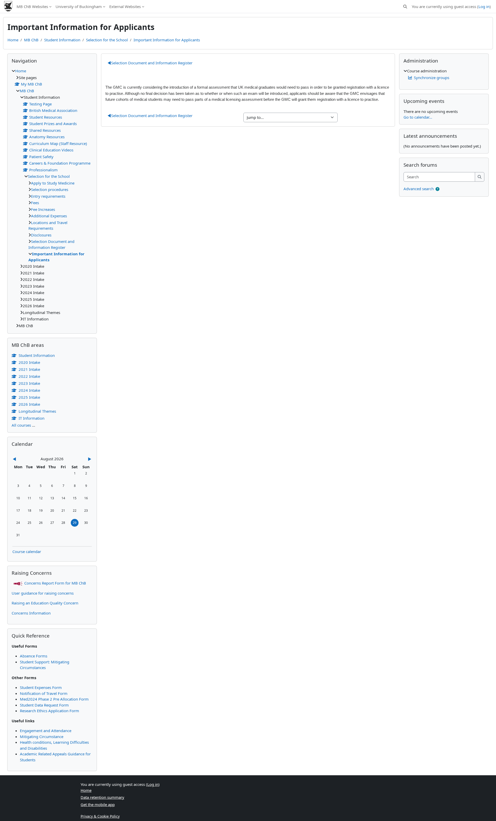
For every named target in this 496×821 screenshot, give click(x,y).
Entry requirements (48, 196)
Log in (484, 6)
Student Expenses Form (41, 687)
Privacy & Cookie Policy (100, 816)
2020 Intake (29, 362)
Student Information (62, 39)
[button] (405, 7)
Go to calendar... (418, 117)
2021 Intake (29, 369)
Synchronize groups (431, 77)
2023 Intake (29, 383)
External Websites (125, 6)
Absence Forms (33, 655)
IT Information (31, 418)
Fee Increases (43, 209)
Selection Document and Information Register (149, 62)
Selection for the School (107, 39)
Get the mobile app (98, 804)
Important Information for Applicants (167, 39)
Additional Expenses (49, 215)
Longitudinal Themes (37, 411)
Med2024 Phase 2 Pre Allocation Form (54, 699)
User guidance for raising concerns (43, 593)
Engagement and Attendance (45, 730)
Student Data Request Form (44, 705)
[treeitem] (52, 198)
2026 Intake (29, 404)
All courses (21, 425)
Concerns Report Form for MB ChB (55, 583)
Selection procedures (49, 189)
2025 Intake (29, 397)
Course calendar (26, 551)
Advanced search (419, 188)
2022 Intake (29, 376)
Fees (35, 202)
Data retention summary (102, 797)
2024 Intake (29, 390)
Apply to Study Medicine (52, 183)
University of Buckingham (79, 6)
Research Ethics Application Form (49, 710)
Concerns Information (31, 613)
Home (12, 39)
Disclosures (41, 234)
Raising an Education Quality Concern (45, 602)
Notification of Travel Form (43, 693)
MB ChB (31, 39)
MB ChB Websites (32, 6)
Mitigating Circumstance (41, 736)
